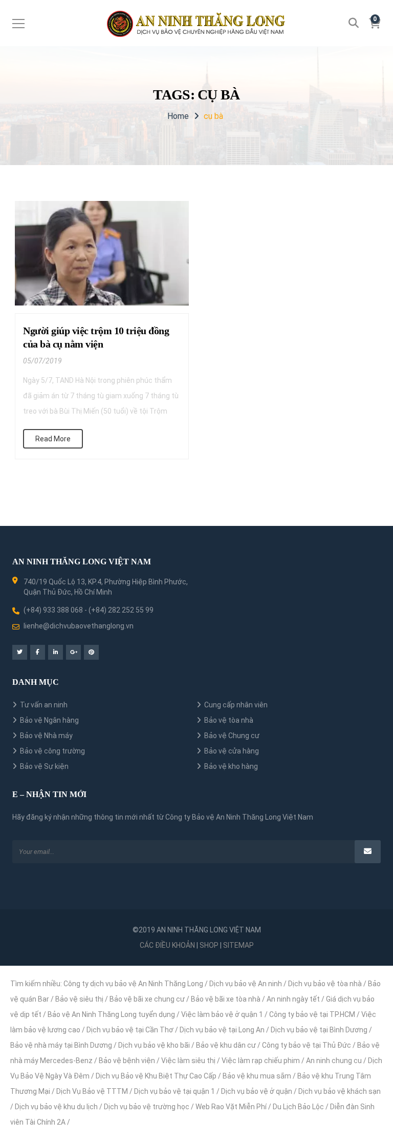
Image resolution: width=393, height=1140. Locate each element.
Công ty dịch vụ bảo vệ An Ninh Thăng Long (133, 984)
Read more (53, 439)
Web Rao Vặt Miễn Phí (231, 1107)
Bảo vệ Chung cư (231, 735)
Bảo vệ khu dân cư (226, 1045)
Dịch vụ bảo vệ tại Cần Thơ (129, 1030)
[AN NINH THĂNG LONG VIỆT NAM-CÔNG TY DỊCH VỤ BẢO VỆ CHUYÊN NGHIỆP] (197, 23)
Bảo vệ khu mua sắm (257, 1076)
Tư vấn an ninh (44, 705)
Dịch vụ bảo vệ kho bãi (154, 1045)
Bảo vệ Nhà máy (46, 735)
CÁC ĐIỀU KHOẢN (167, 945)
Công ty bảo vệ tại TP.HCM (312, 1014)
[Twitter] (19, 652)
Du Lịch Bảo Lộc (298, 1107)
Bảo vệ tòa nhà (228, 720)
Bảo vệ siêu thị (79, 999)
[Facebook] (37, 652)
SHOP (209, 945)
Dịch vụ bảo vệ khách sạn (339, 1091)
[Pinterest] (91, 652)
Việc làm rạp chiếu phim (261, 1060)
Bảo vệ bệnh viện (127, 1060)
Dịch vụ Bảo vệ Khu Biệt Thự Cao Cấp (156, 1076)
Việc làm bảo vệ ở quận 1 (222, 1014)
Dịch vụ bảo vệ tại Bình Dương (319, 1030)
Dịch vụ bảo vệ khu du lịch (56, 1107)
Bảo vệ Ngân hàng (49, 720)
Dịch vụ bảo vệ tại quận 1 (174, 1091)
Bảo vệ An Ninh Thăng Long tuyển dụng (111, 1014)
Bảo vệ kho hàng (231, 766)
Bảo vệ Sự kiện (44, 766)
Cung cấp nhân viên (236, 705)
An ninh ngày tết (293, 999)
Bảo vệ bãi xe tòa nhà (225, 999)
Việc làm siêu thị (188, 1060)
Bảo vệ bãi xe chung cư (147, 999)
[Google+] (73, 652)
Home (178, 116)
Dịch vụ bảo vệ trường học (146, 1107)
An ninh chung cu (334, 1060)
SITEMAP (238, 945)
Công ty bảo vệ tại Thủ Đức (306, 1045)
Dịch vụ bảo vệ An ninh (245, 984)
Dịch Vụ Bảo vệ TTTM (92, 1091)
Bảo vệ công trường (52, 751)
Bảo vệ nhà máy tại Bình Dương (61, 1045)
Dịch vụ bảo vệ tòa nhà (325, 984)
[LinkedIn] (55, 652)
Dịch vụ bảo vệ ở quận (256, 1091)
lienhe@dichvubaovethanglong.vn (79, 626)
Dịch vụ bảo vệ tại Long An (222, 1030)
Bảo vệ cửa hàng (231, 751)
